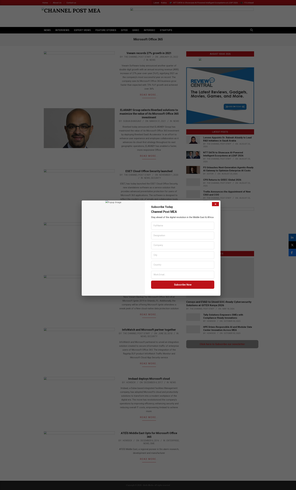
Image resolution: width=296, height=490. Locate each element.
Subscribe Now (182, 284)
